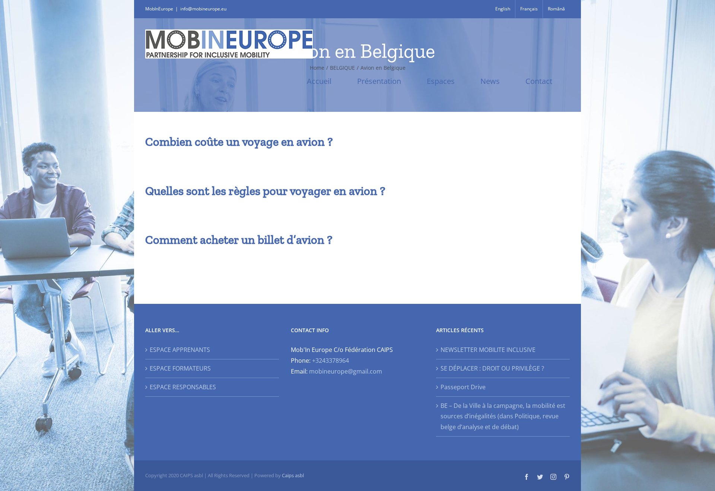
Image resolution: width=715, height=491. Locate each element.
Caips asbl (293, 475)
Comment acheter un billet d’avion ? (239, 240)
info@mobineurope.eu (203, 9)
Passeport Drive (463, 387)
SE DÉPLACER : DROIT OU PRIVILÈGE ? (492, 368)
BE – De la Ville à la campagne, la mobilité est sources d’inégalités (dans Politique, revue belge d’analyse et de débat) (503, 416)
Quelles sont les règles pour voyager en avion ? (265, 191)
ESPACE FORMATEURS (180, 368)
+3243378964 (330, 360)
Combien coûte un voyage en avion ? (239, 142)
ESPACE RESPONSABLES (183, 387)
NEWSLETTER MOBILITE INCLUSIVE (488, 350)
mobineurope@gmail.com (345, 371)
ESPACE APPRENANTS (180, 350)
